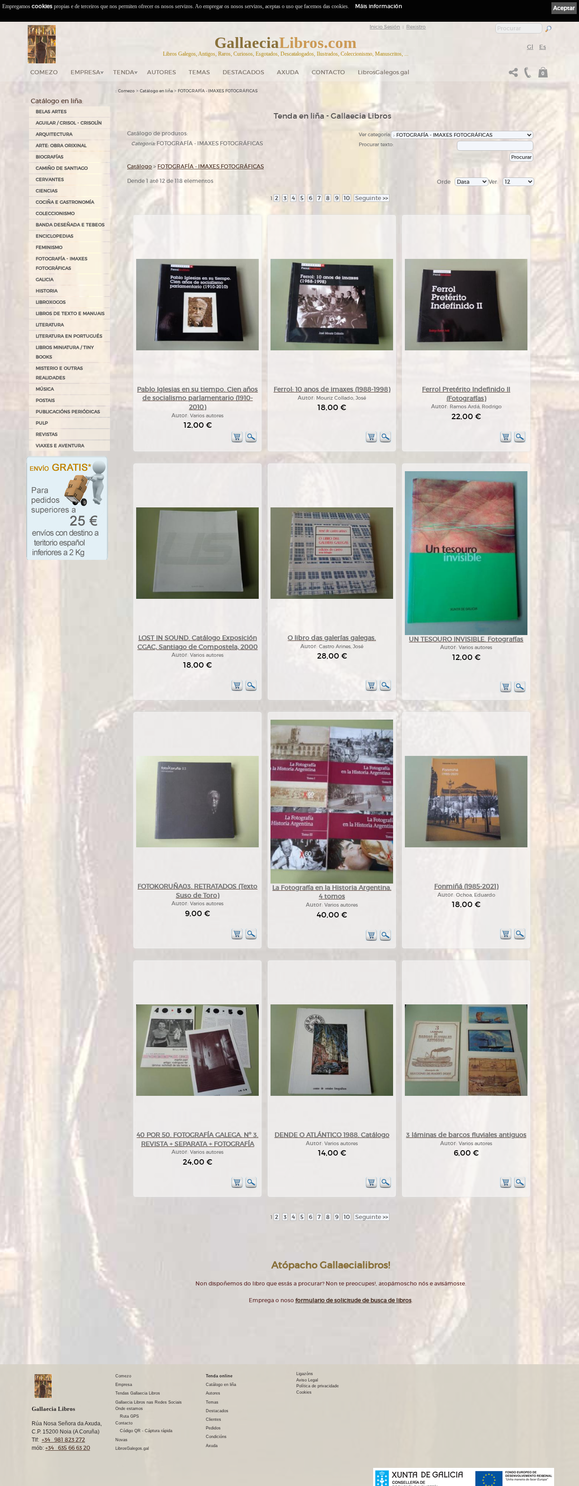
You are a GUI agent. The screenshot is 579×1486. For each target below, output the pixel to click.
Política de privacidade (317, 1386)
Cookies (304, 1392)
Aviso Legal (307, 1380)
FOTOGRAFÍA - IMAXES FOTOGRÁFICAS (61, 263)
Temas (199, 72)
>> (371, 198)
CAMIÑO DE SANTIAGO (62, 168)
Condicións (216, 1436)
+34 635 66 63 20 (67, 1447)
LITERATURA (50, 325)
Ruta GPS (129, 1416)
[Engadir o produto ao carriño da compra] (237, 441)
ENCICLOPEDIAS (54, 236)
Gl (530, 47)
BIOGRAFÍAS (49, 157)
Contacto (328, 72)
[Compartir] (513, 75)
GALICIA (44, 279)
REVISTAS (46, 434)
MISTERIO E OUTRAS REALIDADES (59, 373)
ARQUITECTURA (54, 134)
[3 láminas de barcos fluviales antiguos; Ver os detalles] (466, 1094)
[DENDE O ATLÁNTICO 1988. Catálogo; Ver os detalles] (332, 1094)
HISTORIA (46, 291)
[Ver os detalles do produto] (251, 441)
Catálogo (139, 166)
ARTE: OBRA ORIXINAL (61, 145)
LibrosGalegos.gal (383, 72)
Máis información (378, 6)
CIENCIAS (46, 191)
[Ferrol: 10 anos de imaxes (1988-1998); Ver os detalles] (332, 349)
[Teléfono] (526, 75)
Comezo (44, 72)
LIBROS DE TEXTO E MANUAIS (70, 313)
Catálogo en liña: (57, 101)
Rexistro (416, 27)
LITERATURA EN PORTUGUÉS (69, 336)
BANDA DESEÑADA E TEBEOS (70, 225)
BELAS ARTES (51, 112)
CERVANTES (50, 179)
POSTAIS (45, 400)
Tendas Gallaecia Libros (137, 1393)
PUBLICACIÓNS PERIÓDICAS (68, 412)
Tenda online (219, 1376)
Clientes (213, 1419)
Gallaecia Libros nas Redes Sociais (148, 1402)
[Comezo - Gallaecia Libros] (42, 44)
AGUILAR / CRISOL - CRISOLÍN (69, 123)
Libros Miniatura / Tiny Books (65, 352)
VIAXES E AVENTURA (60, 446)
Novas (121, 1440)
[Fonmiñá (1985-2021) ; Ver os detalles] (466, 846)
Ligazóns (304, 1373)
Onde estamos (129, 1408)
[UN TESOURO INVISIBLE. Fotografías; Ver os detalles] (466, 633)
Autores (161, 72)
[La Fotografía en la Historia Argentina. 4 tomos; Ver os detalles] (332, 882)
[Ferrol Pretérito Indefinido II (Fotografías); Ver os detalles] (466, 349)
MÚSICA (45, 389)
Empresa (85, 72)
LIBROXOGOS (51, 302)
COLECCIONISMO (55, 213)
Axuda (288, 72)
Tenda (123, 72)
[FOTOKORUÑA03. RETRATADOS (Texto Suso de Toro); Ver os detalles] (197, 846)
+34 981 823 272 (63, 1439)
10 (347, 198)
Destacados (217, 1411)
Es (542, 47)
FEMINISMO (49, 247)
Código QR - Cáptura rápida (146, 1431)
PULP (42, 423)
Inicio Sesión (385, 27)
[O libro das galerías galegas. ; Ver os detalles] (332, 597)
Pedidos (213, 1428)
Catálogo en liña (156, 91)
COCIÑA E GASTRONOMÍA (65, 202)
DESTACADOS (243, 72)
